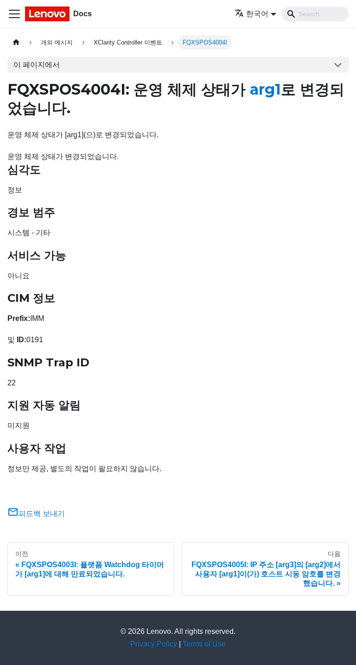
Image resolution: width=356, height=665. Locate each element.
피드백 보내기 (42, 514)
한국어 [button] (257, 14)
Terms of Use (204, 644)
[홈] (16, 42)
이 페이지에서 (36, 65)
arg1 (265, 89)
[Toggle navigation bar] (14, 14)
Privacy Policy (153, 644)
